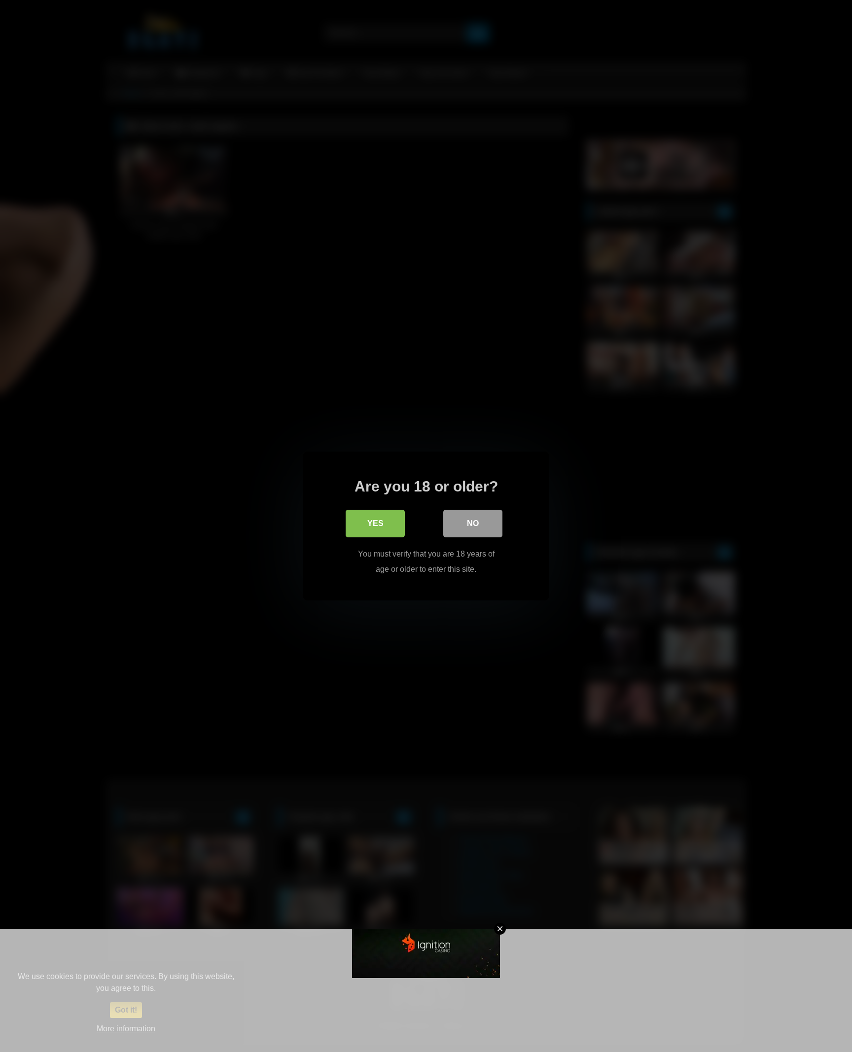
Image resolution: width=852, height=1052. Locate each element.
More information (126, 1028)
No (473, 523)
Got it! (126, 1010)
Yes (375, 523)
